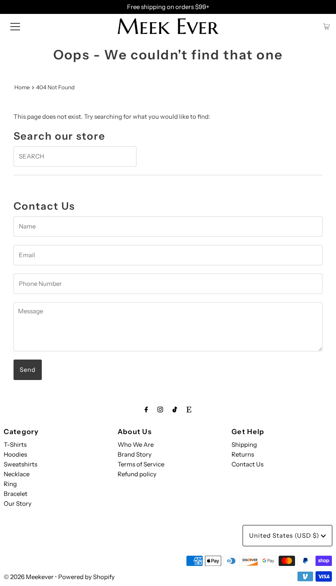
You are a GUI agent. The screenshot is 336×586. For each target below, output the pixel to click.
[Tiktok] (175, 409)
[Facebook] (146, 409)
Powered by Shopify (86, 577)
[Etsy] (188, 409)
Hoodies (15, 454)
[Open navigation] (15, 26)
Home (22, 87)
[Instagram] (160, 409)
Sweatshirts (20, 464)
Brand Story (135, 454)
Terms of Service (141, 464)
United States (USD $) (285, 535)
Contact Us (247, 464)
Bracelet (15, 494)
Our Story (18, 503)
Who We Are (136, 444)
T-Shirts (15, 444)
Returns (243, 454)
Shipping (244, 444)
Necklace (17, 474)
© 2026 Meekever (29, 577)
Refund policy (137, 474)
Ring (10, 484)
